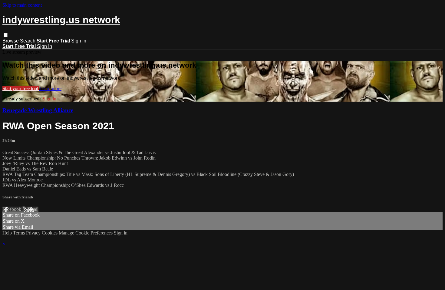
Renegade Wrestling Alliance (37, 110)
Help (7, 232)
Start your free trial (20, 88)
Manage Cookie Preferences (86, 232)
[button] (6, 35)
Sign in (78, 40)
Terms (19, 232)
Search (28, 40)
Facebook (12, 209)
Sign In (44, 46)
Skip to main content (22, 5)
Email (32, 209)
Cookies (50, 232)
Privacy (34, 232)
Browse (11, 40)
